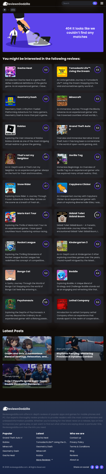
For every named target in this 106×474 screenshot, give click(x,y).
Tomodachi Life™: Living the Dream (51, 442)
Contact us (75, 437)
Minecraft (8, 446)
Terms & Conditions (80, 446)
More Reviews (43, 459)
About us (74, 459)
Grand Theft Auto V (12, 437)
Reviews (74, 455)
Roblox (6, 442)
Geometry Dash (11, 450)
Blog (72, 450)
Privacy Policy (77, 442)
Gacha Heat (9, 455)
